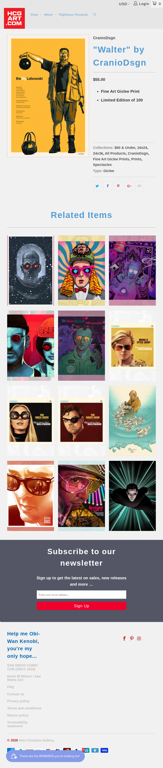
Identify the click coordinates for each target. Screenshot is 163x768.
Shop (34, 14)
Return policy (17, 715)
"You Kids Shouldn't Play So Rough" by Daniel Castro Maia (30, 496)
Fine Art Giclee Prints (111, 159)
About (49, 14)
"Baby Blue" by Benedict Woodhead (132, 421)
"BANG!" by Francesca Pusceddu (81, 346)
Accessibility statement (17, 724)
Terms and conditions (24, 708)
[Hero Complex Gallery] (15, 18)
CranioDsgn (104, 38)
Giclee (108, 171)
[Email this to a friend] (139, 186)
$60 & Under (124, 148)
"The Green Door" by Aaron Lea (81, 421)
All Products (115, 153)
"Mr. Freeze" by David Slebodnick (30, 270)
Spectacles (102, 165)
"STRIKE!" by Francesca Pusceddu (132, 270)
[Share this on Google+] (129, 186)
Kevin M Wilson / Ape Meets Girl (24, 678)
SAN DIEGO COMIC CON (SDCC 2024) (22, 667)
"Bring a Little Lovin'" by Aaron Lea (132, 346)
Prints (136, 159)
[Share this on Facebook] (108, 186)
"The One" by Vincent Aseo (132, 496)
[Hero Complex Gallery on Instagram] (139, 638)
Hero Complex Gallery (36, 740)
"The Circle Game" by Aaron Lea (30, 421)
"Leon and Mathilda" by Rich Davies (30, 346)
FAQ (10, 687)
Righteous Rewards (73, 14)
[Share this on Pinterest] (118, 186)
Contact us (15, 694)
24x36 (112, 120)
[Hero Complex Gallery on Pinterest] (132, 638)
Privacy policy (18, 701)
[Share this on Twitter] (97, 186)
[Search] (95, 14)
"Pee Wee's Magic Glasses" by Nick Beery (81, 270)
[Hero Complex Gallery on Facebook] (125, 638)
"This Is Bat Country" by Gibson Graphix (81, 496)
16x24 (99, 120)
